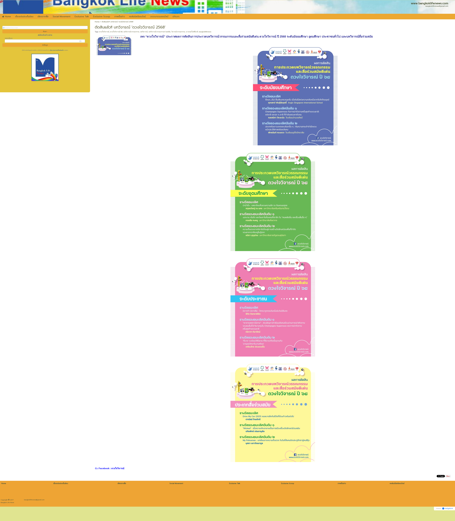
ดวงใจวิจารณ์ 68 (116, 32)
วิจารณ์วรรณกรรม (178, 32)
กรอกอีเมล (8, 38)
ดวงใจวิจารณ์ (104, 32)
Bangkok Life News (7, 502)
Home (97, 22)
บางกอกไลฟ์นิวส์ (192, 32)
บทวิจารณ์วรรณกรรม (131, 32)
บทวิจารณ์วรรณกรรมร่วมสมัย (159, 32)
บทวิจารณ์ (144, 32)
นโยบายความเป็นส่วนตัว (56, 50)
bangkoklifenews (205, 32)
